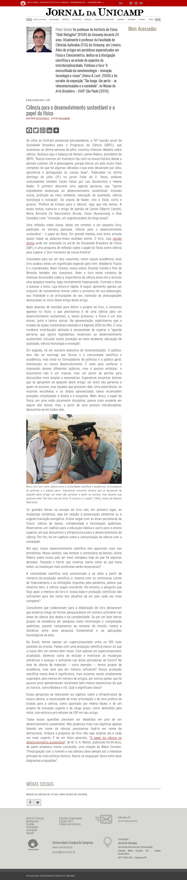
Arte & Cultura (40, 19)
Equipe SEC (66, 821)
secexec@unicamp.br (128, 821)
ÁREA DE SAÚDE (32, 2)
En (121, 4)
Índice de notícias (70, 824)
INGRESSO (64, 2)
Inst (131, 4)
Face (146, 4)
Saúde (150, 19)
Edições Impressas (70, 818)
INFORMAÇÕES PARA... (95, 2)
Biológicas (76, 19)
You (141, 4)
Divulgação (64, 118)
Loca (126, 3)
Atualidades (54, 19)
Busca (156, 3)
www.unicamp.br (62, 847)
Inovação (132, 19)
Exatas (30, 824)
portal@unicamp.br (63, 852)
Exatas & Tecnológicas (104, 19)
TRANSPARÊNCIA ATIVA (77, 2)
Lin (136, 4)
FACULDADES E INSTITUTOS (49, 2)
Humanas (120, 19)
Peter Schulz (64, 29)
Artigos (66, 19)
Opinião (142, 19)
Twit (151, 4)
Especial (88, 19)
